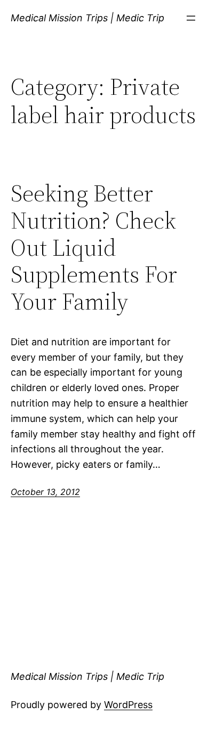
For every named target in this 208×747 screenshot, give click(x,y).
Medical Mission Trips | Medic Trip (87, 17)
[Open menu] (191, 18)
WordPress (128, 704)
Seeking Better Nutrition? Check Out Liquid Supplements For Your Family (94, 247)
